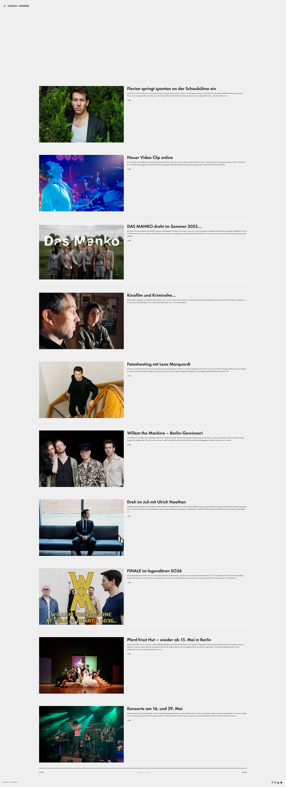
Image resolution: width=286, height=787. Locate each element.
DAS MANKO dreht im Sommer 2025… (164, 226)
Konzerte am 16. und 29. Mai (155, 708)
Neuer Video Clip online (150, 157)
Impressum (6, 782)
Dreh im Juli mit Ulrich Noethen (156, 502)
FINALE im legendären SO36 (154, 571)
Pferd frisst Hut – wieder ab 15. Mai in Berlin (169, 640)
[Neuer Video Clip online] (81, 183)
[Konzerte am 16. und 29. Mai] (81, 734)
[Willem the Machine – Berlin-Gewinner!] (81, 458)
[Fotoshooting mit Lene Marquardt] (81, 389)
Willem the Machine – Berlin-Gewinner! (165, 433)
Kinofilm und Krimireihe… (151, 295)
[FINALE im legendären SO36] (81, 596)
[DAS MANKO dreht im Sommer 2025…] (81, 252)
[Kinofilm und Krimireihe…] (81, 321)
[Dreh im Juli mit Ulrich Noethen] (81, 527)
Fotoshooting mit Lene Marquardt (158, 364)
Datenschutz (14, 782)
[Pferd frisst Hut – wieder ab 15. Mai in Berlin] (81, 665)
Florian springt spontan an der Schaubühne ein (171, 88)
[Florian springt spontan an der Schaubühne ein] (81, 114)
